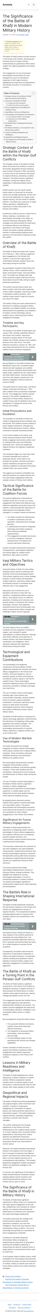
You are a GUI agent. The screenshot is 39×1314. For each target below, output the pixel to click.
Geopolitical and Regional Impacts (16, 137)
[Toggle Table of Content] (32, 93)
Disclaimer (12, 1307)
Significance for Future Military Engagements (17, 120)
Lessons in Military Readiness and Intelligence (16, 134)
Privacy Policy (26, 1304)
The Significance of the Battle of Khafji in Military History (19, 141)
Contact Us (16, 1304)
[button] (28, 4)
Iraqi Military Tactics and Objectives (17, 112)
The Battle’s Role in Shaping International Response (18, 124)
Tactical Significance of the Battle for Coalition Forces (17, 109)
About (10, 1304)
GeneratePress (29, 1311)
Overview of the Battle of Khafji (15, 101)
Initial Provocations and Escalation (18, 105)
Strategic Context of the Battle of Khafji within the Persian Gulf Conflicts (18, 97)
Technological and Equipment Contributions (19, 114)
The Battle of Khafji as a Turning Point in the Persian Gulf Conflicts (19, 129)
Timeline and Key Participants (17, 103)
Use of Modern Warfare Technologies (19, 117)
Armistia (7, 4)
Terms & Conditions (24, 1307)
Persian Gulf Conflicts (13, 1276)
